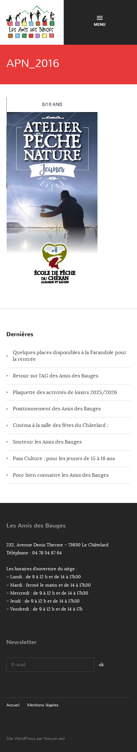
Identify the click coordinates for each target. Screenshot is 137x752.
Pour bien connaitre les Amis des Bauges (61, 475)
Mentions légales (43, 705)
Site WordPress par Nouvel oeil (35, 738)
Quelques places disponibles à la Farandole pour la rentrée (69, 355)
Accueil (12, 705)
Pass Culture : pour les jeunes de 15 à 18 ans (64, 458)
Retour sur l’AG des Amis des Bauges (55, 376)
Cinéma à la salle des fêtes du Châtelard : (60, 425)
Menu (99, 24)
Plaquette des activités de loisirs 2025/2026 (65, 392)
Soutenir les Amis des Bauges (47, 442)
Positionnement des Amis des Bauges (57, 409)
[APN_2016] (51, 283)
